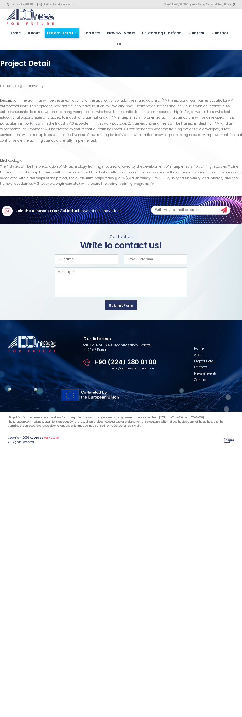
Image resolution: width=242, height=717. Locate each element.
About (34, 33)
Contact (219, 33)
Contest (196, 33)
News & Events (121, 33)
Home (15, 33)
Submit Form (121, 305)
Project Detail (60, 33)
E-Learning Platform (162, 33)
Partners (91, 33)
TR (118, 44)
